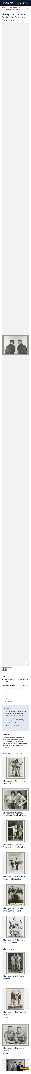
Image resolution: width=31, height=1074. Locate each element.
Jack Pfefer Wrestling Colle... (13, 7)
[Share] (20, 685)
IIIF (7, 711)
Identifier (5, 699)
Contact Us (6, 734)
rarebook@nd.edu (8, 747)
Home (3, 7)
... (3, 9)
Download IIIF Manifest (14, 726)
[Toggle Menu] (25, 8)
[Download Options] (27, 685)
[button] (15, 344)
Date (4, 691)
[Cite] (24, 685)
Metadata (6, 708)
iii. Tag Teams (17, 754)
